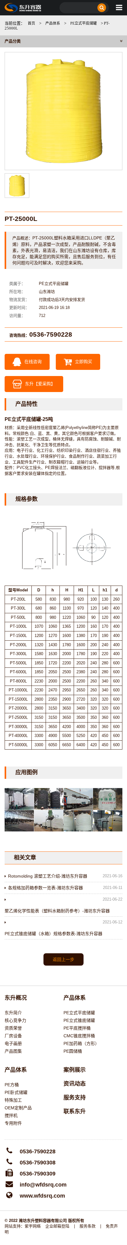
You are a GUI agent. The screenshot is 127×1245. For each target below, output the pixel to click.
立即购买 (83, 361)
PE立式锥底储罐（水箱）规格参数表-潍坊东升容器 (53, 933)
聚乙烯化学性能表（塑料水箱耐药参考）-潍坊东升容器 (57, 910)
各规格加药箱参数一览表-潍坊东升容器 (45, 887)
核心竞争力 (15, 1020)
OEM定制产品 (18, 1107)
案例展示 (74, 1070)
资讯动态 (74, 1084)
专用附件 (13, 1123)
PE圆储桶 (72, 1051)
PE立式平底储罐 (83, 23)
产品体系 (52, 23)
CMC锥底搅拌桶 (79, 1035)
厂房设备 (13, 1035)
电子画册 (13, 1043)
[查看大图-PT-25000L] (63, 111)
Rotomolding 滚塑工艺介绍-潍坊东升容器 (47, 876)
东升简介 (13, 1012)
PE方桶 (12, 1084)
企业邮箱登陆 (57, 1226)
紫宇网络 (33, 1226)
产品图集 (13, 1051)
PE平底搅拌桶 (77, 1028)
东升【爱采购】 (40, 383)
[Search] (101, 7)
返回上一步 (63, 959)
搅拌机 (11, 1115)
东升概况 (16, 998)
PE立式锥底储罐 (79, 1020)
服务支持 (74, 1098)
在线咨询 (32, 361)
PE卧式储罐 (16, 1092)
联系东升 (74, 1111)
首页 (31, 23)
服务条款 (88, 1226)
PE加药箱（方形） (81, 1043)
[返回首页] (23, 8)
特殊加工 (13, 1100)
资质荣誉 (13, 1028)
